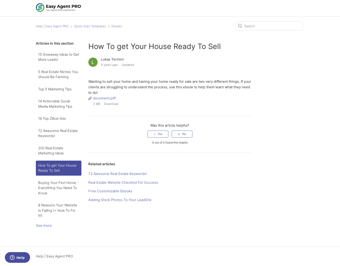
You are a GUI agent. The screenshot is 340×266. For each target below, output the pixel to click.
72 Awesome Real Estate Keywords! (58, 133)
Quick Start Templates (90, 26)
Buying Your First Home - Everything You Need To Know (58, 187)
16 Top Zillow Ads (52, 118)
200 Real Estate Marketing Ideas (51, 151)
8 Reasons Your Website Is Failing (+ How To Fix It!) (57, 210)
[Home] (58, 10)
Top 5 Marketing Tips (55, 89)
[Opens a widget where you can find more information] (17, 258)
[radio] (158, 134)
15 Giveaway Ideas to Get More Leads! (58, 57)
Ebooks (116, 26)
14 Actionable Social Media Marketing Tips (55, 104)
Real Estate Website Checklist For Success (123, 182)
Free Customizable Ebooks (110, 191)
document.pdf (104, 98)
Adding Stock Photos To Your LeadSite (119, 200)
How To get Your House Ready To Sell (57, 168)
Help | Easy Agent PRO (52, 26)
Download (111, 104)
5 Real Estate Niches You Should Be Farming (58, 74)
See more (44, 225)
